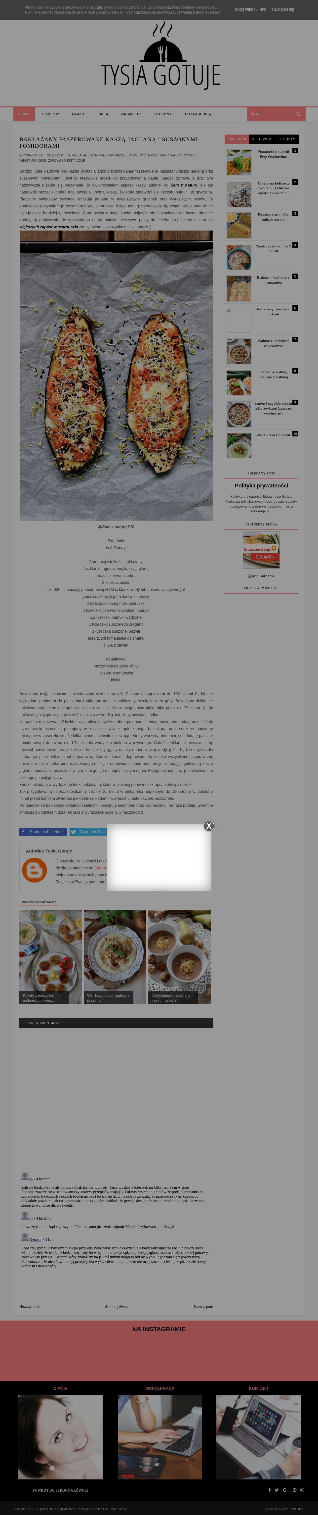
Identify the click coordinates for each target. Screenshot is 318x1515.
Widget (164, 889)
